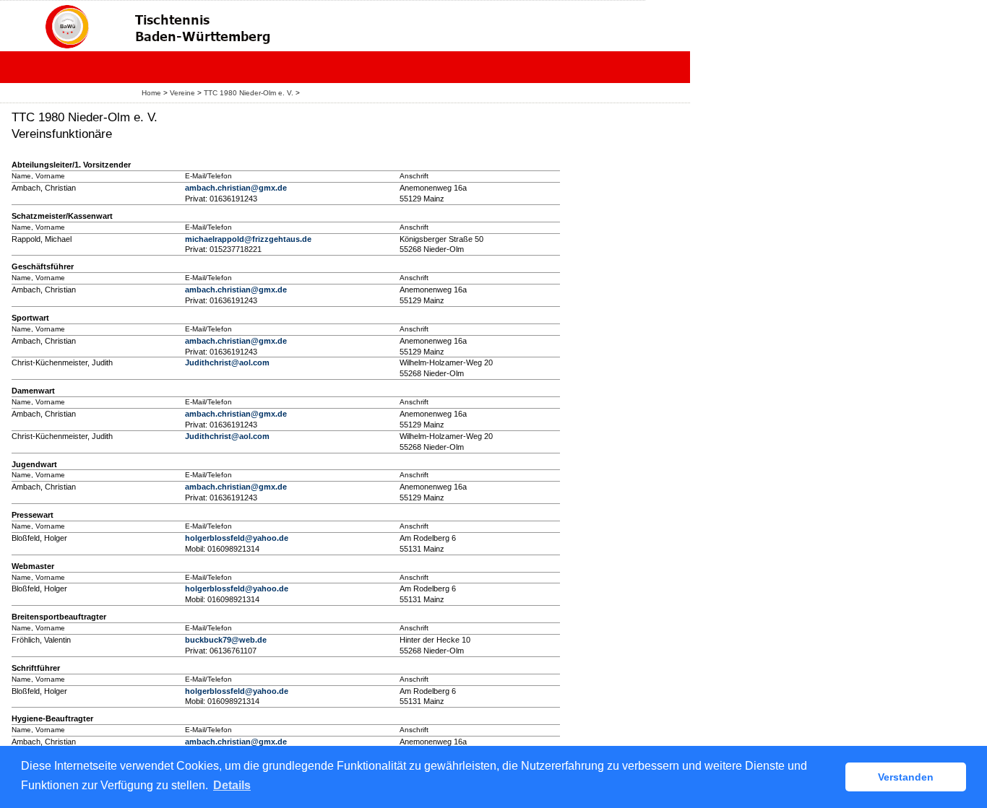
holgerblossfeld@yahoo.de (236, 538)
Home (151, 93)
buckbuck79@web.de (226, 639)
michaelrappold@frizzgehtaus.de (248, 239)
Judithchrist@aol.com (227, 362)
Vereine (182, 93)
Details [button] (232, 785)
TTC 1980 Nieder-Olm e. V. (248, 93)
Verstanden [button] (906, 777)
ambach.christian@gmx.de (236, 187)
